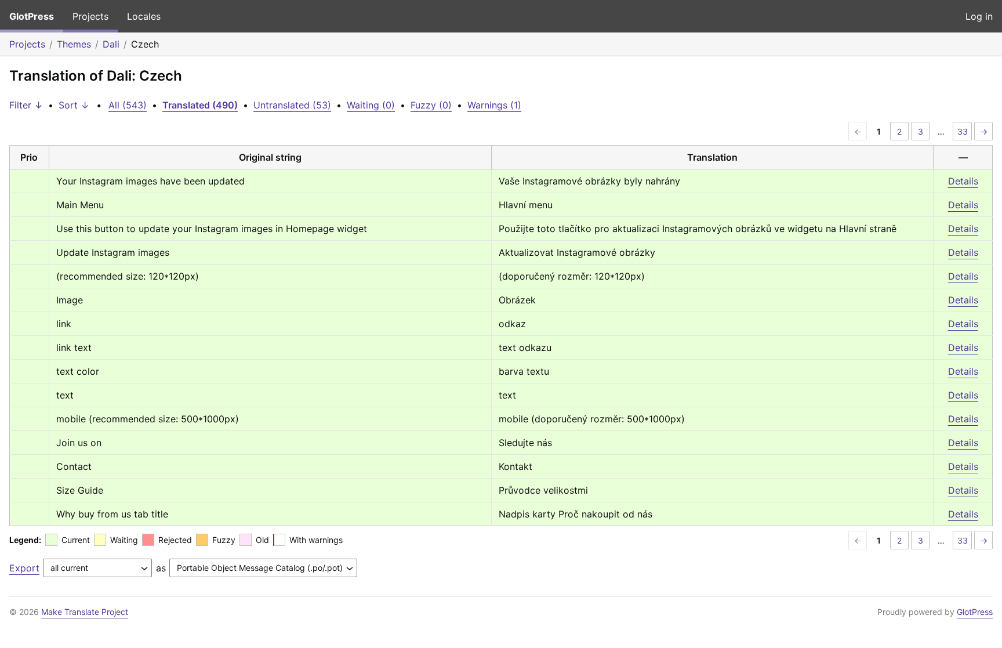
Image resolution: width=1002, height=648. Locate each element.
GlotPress (31, 16)
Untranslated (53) (292, 105)
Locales (144, 16)
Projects (90, 16)
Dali (111, 44)
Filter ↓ (26, 105)
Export (24, 568)
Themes (74, 44)
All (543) (127, 105)
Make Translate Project (84, 612)
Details (963, 181)
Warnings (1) (494, 105)
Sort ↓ (74, 105)
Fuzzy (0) (431, 105)
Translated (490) (200, 105)
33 (962, 131)
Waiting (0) (371, 105)
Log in (979, 16)
